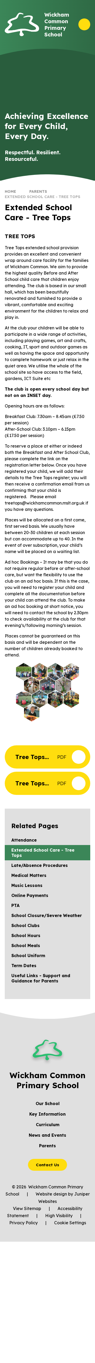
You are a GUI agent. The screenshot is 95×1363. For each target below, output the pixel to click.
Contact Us (47, 1164)
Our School (48, 1103)
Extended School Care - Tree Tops (42, 196)
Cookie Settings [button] (70, 1222)
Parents (38, 191)
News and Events (47, 1135)
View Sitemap (27, 1208)
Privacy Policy (23, 1222)
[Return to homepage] (22, 24)
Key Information (47, 1114)
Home (10, 191)
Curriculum (47, 1124)
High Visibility (59, 1215)
